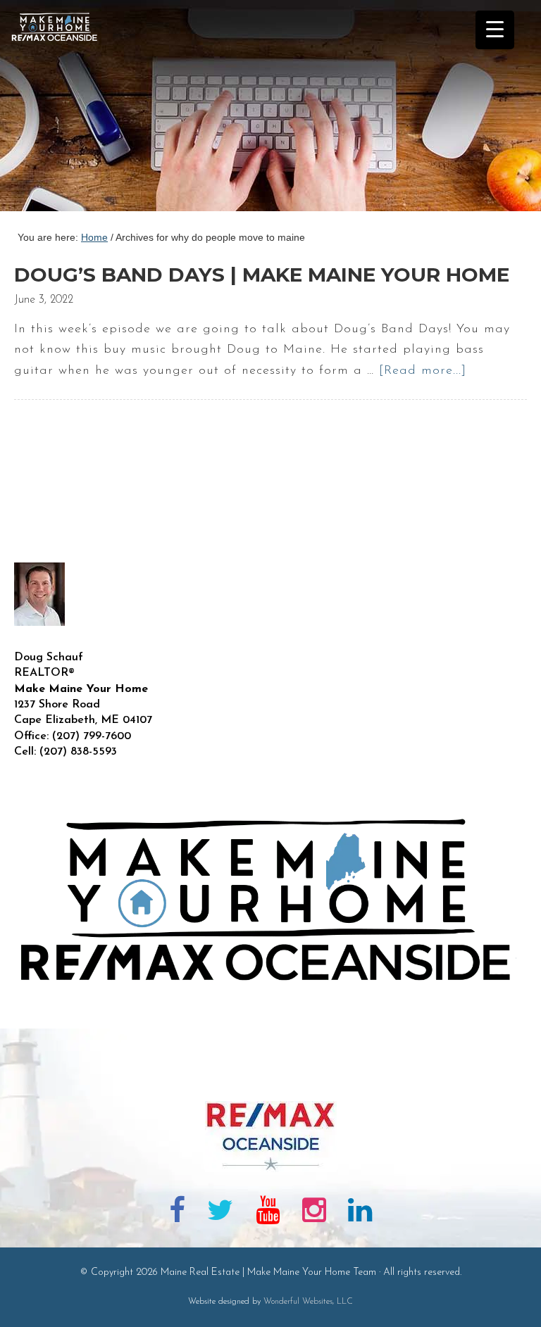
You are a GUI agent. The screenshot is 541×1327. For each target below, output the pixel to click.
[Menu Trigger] (494, 30)
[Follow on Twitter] (221, 1213)
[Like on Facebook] (177, 1213)
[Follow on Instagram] (314, 1213)
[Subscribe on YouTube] (267, 1213)
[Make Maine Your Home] (270, 1078)
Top (507, 1293)
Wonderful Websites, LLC (308, 1301)
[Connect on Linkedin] (360, 1213)
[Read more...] (422, 371)
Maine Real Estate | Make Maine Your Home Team (62, 109)
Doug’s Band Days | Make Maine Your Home (261, 275)
